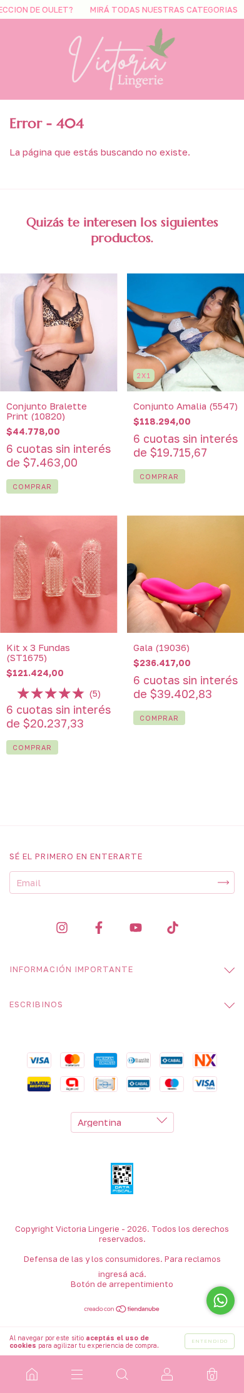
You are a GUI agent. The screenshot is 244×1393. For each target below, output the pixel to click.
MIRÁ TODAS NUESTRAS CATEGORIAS (151, 9)
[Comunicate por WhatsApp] (220, 1300)
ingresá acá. (122, 1274)
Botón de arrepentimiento (122, 1284)
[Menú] (76, 1374)
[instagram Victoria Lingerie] (63, 927)
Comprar (32, 486)
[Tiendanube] (122, 1309)
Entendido (209, 1341)
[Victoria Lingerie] (31, 1374)
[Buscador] (122, 1374)
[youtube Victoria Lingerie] (137, 927)
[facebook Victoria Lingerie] (100, 927)
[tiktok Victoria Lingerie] (172, 927)
